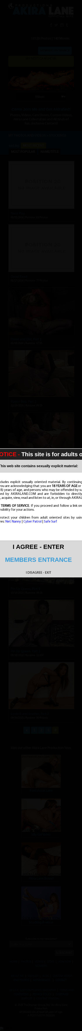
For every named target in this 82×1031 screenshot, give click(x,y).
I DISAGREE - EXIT (38, 573)
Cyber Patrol (32, 521)
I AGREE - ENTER (38, 546)
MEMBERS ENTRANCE (38, 559)
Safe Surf (50, 521)
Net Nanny (13, 521)
